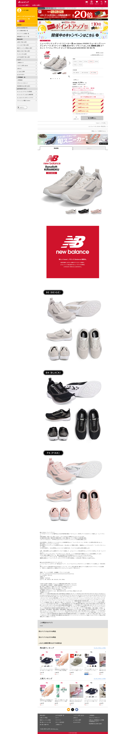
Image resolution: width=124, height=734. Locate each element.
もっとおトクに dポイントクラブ (25, 97)
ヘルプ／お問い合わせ (22, 65)
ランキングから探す (22, 54)
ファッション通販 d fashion (23, 100)
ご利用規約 (20, 80)
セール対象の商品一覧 (22, 30)
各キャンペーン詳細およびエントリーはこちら (83, 89)
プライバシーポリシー (22, 83)
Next (104, 658)
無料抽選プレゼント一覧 (23, 36)
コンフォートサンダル (71, 8)
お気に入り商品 (43, 717)
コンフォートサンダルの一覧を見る (97, 126)
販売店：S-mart (99, 52)
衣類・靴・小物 (49, 8)
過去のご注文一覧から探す (23, 51)
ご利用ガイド (20, 62)
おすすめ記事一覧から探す (23, 57)
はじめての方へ (21, 74)
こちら (56, 729)
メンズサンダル (61, 8)
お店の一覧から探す (22, 42)
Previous (41, 658)
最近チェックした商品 (45, 720)
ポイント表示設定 (59, 722)
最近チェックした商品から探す (24, 48)
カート (57, 717)
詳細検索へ (19, 24)
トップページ (41, 8)
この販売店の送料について (96, 55)
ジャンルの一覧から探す (23, 45)
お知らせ (19, 68)
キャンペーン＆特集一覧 (23, 33)
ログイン (22, 107)
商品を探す (42, 715)
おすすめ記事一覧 (59, 715)
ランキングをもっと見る (100, 647)
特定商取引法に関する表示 (23, 86)
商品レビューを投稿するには (99, 131)
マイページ (58, 720)
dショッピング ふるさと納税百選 (25, 94)
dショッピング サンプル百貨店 (24, 91)
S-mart (41, 625)
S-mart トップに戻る (101, 123)
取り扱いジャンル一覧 (45, 722)
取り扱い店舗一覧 (44, 724)
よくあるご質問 (21, 71)
